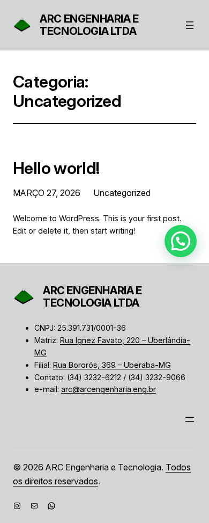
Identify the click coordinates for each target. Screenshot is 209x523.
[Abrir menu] (189, 25)
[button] (181, 241)
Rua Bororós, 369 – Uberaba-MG (112, 364)
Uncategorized (122, 192)
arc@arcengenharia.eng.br (108, 389)
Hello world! (56, 168)
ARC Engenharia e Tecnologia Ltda (89, 25)
